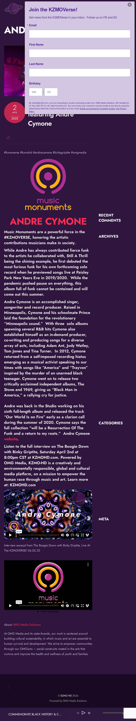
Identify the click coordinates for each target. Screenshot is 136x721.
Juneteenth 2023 (109, 470)
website (10, 439)
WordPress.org (108, 551)
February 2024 (108, 322)
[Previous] (78, 712)
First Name (36, 44)
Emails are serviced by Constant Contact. (98, 108)
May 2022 (105, 389)
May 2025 (105, 269)
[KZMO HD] (21, 13)
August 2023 (107, 337)
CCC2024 (105, 448)
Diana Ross (106, 455)
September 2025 (110, 261)
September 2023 (109, 329)
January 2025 (107, 291)
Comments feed (109, 544)
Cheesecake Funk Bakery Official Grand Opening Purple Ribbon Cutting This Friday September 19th (114, 140)
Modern (104, 485)
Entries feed (106, 536)
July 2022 (105, 374)
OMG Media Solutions (27, 625)
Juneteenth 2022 (109, 463)
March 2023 (106, 359)
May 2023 (105, 352)
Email (32, 25)
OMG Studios (107, 493)
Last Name (36, 63)
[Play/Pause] (83, 712)
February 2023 (108, 367)
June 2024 (105, 314)
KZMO (103, 478)
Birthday (35, 83)
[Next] (89, 712)
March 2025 (107, 284)
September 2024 (110, 299)
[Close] (130, 4)
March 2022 (107, 397)
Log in (103, 529)
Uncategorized (108, 500)
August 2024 (107, 307)
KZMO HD (66, 695)
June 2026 (105, 246)
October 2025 (108, 254)
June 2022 (105, 382)
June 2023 (105, 344)
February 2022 (108, 404)
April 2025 (106, 276)
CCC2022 (105, 440)
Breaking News (108, 433)
